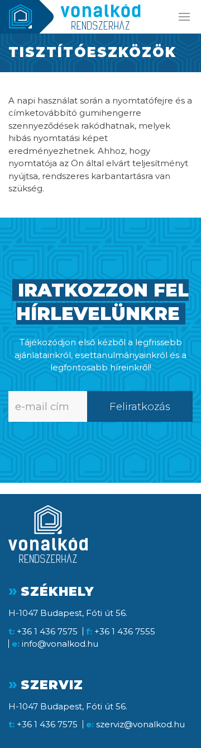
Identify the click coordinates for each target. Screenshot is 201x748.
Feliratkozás (139, 406)
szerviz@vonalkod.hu (140, 724)
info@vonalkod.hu (60, 643)
